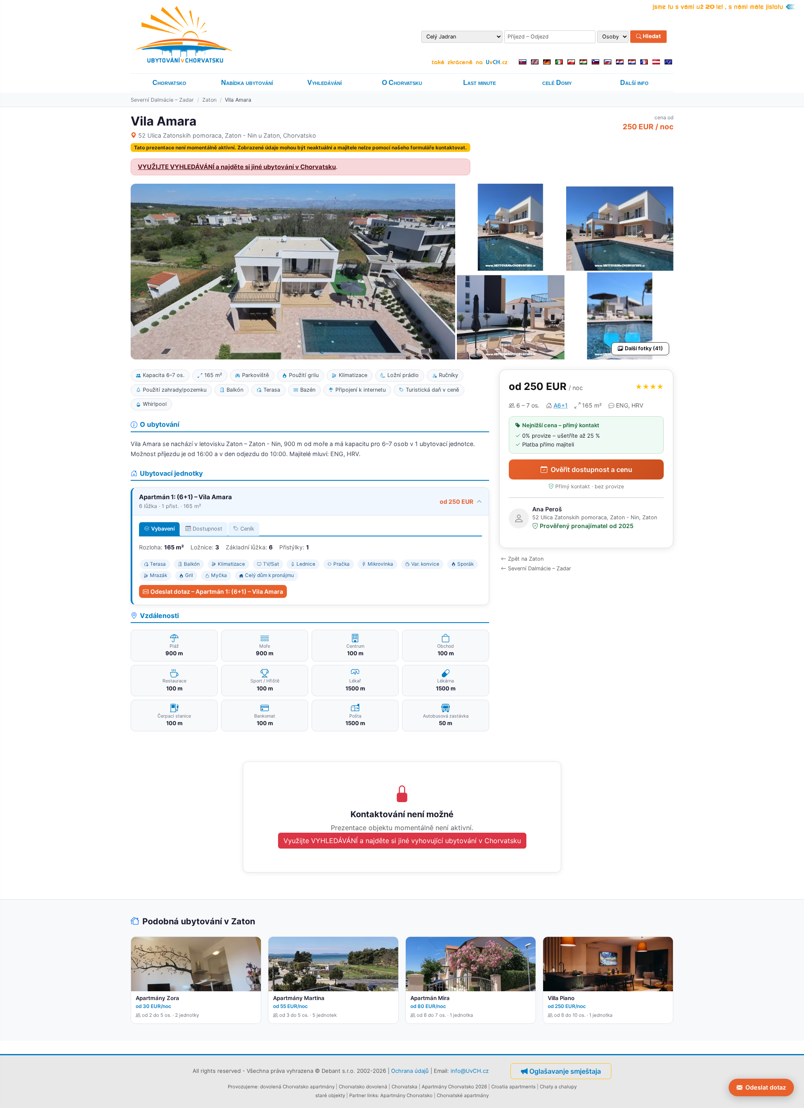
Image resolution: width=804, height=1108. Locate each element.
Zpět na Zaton (526, 559)
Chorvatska (404, 1087)
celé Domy (557, 82)
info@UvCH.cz (470, 1070)
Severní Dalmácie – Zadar (162, 100)
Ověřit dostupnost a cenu (591, 469)
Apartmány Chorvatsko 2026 (454, 1087)
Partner (357, 1095)
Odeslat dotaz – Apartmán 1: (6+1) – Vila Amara (216, 591)
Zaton (209, 100)
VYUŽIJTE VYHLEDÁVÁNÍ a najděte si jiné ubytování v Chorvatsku (237, 167)
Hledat (651, 36)
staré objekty (330, 1095)
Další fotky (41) (644, 348)
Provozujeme (243, 1087)
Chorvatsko (169, 82)
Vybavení (163, 529)
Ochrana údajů (410, 1070)
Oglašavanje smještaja (565, 1071)
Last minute (479, 82)
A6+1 (561, 405)
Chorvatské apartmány (463, 1095)
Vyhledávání (324, 82)
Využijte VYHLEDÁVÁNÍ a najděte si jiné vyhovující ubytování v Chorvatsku (402, 840)
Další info (634, 82)
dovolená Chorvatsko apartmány (297, 1087)
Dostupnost (207, 529)
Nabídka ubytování (247, 82)
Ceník (247, 529)
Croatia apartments (513, 1087)
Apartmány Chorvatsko (406, 1095)
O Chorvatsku (402, 82)
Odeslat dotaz (765, 1087)
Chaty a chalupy (558, 1087)
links (372, 1095)
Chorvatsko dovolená (363, 1087)
